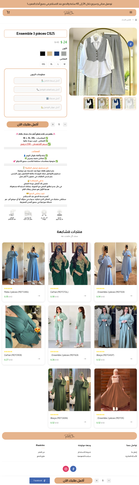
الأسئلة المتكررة (131, 456)
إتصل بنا (134, 452)
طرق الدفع (41, 456)
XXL (43, 64)
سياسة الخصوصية (84, 456)
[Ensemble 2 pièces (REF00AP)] (115, 263)
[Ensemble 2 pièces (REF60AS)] (69, 326)
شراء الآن (122, 296)
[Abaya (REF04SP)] (115, 326)
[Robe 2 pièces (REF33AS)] (23, 263)
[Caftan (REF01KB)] (23, 326)
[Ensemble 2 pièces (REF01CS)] (115, 389)
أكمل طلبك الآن (26, 124)
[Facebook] (130, 44)
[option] (103, 62)
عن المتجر (41, 452)
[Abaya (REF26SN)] (69, 389)
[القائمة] (131, 12)
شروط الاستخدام (84, 452)
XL (51, 64)
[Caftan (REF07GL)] (69, 263)
